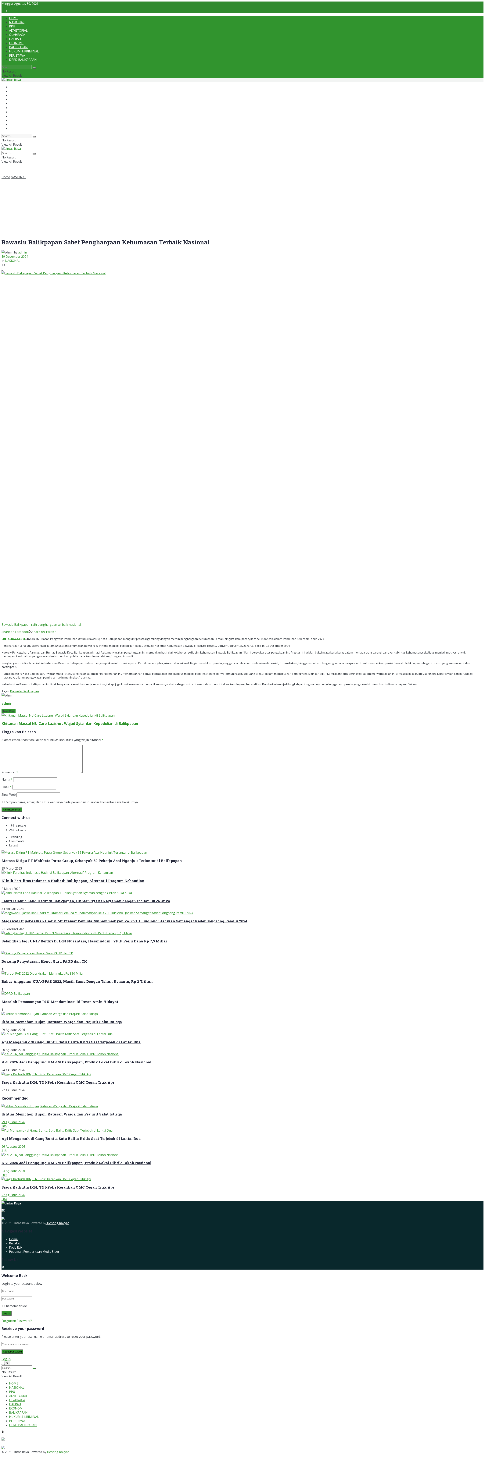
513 (4, 1151)
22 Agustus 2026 (13, 1195)
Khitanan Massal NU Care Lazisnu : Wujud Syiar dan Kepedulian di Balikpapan (70, 723)
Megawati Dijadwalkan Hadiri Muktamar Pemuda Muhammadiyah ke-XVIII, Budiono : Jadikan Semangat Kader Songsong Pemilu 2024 (124, 921)
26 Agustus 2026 (13, 1146)
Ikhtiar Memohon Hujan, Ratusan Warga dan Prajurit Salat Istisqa (62, 1021)
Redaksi (14, 1243)
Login (13, 11)
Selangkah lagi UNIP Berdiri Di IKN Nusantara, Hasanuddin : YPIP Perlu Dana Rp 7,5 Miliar (84, 941)
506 (4, 1126)
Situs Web (9, 794)
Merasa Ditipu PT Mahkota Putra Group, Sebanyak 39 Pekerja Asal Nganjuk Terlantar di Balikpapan (92, 860)
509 (4, 1175)
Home (6, 177)
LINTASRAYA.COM (13, 639)
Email (7, 787)
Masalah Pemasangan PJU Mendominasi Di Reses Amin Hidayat (60, 1001)
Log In (6, 1359)
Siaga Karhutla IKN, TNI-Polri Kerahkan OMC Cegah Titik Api (58, 1082)
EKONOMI (16, 43)
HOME (13, 18)
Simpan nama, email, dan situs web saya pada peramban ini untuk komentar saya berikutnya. (72, 802)
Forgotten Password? (17, 1321)
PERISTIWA (17, 55)
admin (22, 252)
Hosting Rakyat (57, 1223)
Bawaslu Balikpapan (24, 691)
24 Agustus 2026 (13, 1171)
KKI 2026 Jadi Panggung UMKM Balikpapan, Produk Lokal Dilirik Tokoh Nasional (76, 1062)
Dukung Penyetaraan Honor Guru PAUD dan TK (44, 961)
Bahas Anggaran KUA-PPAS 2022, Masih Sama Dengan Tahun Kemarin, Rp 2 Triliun (77, 981)
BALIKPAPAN (18, 47)
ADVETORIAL (18, 30)
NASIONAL (16, 22)
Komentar (10, 772)
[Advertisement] (242, 207)
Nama (7, 779)
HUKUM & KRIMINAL (24, 51)
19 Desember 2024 (15, 256)
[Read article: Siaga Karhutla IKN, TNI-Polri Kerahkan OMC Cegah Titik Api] (242, 1179)
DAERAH (15, 39)
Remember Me (16, 1306)
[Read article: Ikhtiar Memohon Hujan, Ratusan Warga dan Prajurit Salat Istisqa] (242, 1106)
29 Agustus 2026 (13, 1122)
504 (4, 1199)
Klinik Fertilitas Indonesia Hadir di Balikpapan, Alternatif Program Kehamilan (73, 880)
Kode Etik (15, 1247)
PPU (12, 26)
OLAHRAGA (17, 35)
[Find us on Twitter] (3, 1267)
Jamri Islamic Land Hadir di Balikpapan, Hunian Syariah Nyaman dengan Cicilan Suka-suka (86, 901)
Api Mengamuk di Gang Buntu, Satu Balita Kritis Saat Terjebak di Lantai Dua (71, 1042)
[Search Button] (34, 68)
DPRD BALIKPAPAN (23, 60)
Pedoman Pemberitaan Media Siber (34, 1252)
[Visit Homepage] (11, 80)
